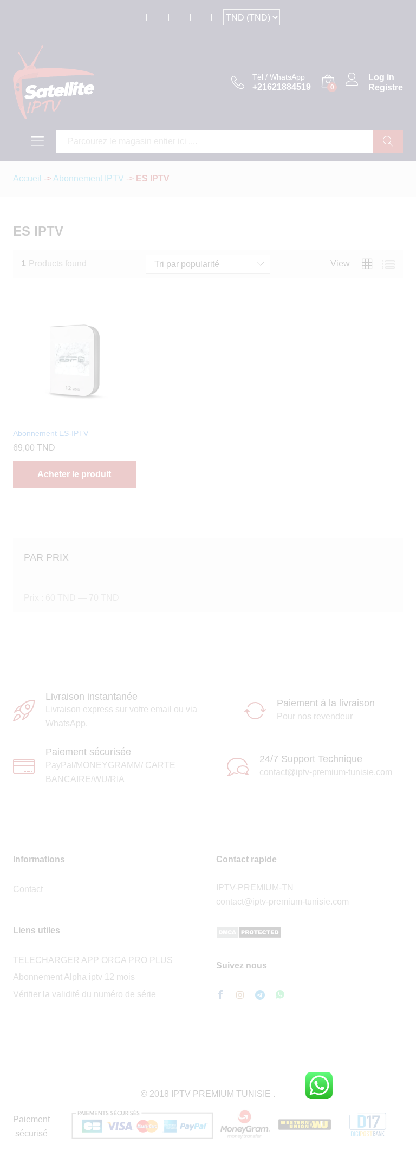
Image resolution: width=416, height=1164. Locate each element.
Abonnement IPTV (88, 178)
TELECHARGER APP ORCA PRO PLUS (93, 960)
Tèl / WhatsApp (278, 77)
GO (388, 141)
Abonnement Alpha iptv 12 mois (74, 976)
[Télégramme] (260, 995)
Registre (385, 87)
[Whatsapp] (280, 995)
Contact (28, 889)
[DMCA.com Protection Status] (249, 932)
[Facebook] (220, 996)
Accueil (27, 178)
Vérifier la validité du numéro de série (84, 994)
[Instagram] (240, 996)
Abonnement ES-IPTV (50, 433)
